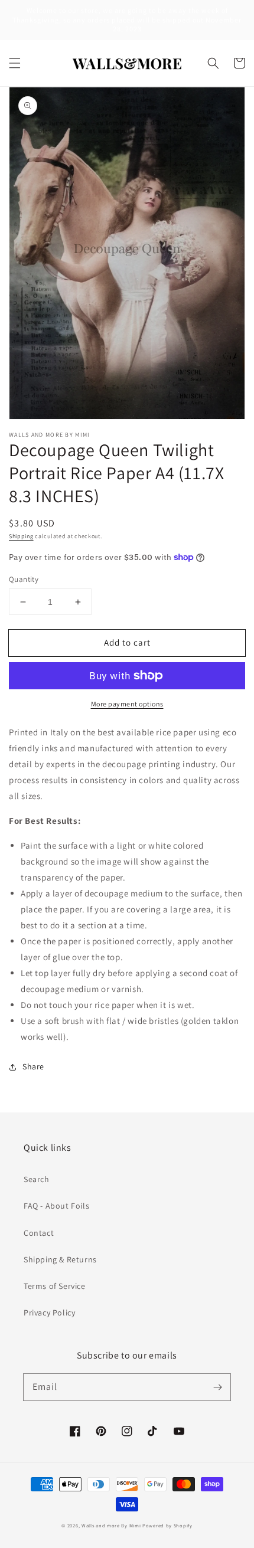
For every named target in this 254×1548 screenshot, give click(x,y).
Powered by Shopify (167, 1525)
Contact (39, 1233)
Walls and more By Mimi (111, 1525)
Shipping (21, 536)
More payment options (127, 703)
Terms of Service (55, 1286)
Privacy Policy (49, 1312)
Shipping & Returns (60, 1259)
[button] (15, 63)
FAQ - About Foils (56, 1205)
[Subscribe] (217, 1387)
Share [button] (33, 1066)
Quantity (23, 579)
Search (37, 1179)
